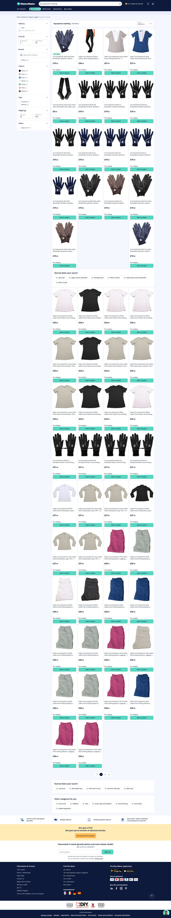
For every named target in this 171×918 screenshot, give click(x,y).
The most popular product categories (75, 873)
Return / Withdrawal (23, 873)
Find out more (99, 858)
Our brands (67, 879)
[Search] (41, 3)
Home (18, 17)
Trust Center (92, 915)
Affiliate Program (22, 891)
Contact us (20, 879)
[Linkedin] (111, 888)
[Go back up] (151, 896)
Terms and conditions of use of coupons (30, 894)
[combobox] (144, 23)
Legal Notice (65, 915)
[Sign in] (148, 4)
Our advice (67, 870)
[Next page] (109, 774)
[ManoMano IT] (69, 893)
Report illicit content (23, 882)
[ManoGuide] (166, 913)
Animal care (24, 17)
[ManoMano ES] (79, 893)
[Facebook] (116, 888)
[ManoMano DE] (74, 893)
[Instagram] (121, 888)
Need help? (20, 876)
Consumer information (122, 915)
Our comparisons (69, 876)
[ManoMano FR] (65, 893)
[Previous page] (97, 774)
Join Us (19, 888)
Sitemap (56, 915)
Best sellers (67, 885)
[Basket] (153, 4)
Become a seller (22, 885)
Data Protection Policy (78, 915)
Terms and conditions (105, 915)
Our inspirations (68, 882)
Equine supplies (33, 17)
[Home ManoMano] (26, 4)
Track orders (21, 870)
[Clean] (120, 4)
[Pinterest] (126, 888)
